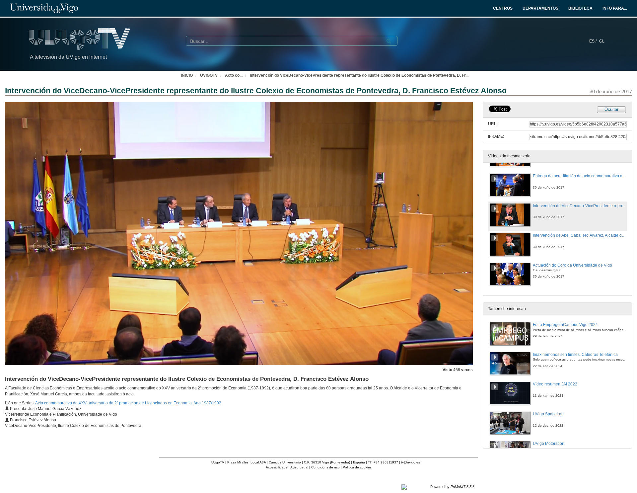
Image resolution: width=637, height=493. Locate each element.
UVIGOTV (209, 75)
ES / (593, 41)
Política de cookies (357, 467)
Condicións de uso (325, 467)
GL (601, 41)
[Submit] (389, 41)
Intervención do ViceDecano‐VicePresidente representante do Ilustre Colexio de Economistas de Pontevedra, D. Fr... (359, 75)
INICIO (187, 75)
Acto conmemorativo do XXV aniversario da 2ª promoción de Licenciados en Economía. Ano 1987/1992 (128, 403)
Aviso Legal (299, 467)
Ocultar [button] (611, 109)
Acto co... (234, 75)
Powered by (452, 487)
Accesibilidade (277, 467)
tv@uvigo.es (410, 462)
